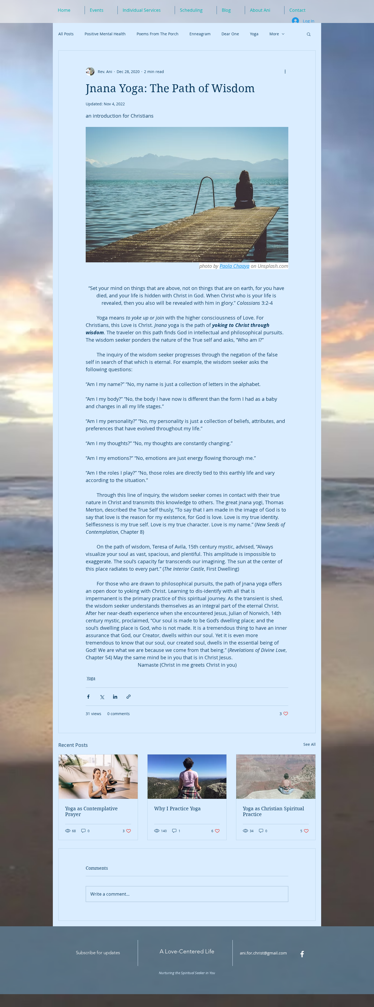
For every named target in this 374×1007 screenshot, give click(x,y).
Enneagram (200, 33)
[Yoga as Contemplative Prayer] (98, 776)
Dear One (230, 33)
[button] (308, 34)
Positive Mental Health (105, 33)
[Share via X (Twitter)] (101, 696)
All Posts (66, 33)
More (274, 33)
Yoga (254, 33)
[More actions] (285, 71)
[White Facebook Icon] (302, 954)
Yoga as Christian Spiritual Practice (273, 811)
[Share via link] (128, 696)
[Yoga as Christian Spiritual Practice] (275, 776)
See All (309, 744)
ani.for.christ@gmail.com (263, 953)
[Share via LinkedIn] (115, 696)
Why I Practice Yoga (177, 808)
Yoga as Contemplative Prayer (91, 811)
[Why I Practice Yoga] (187, 776)
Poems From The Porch (158, 33)
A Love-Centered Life (187, 951)
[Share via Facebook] (88, 696)
